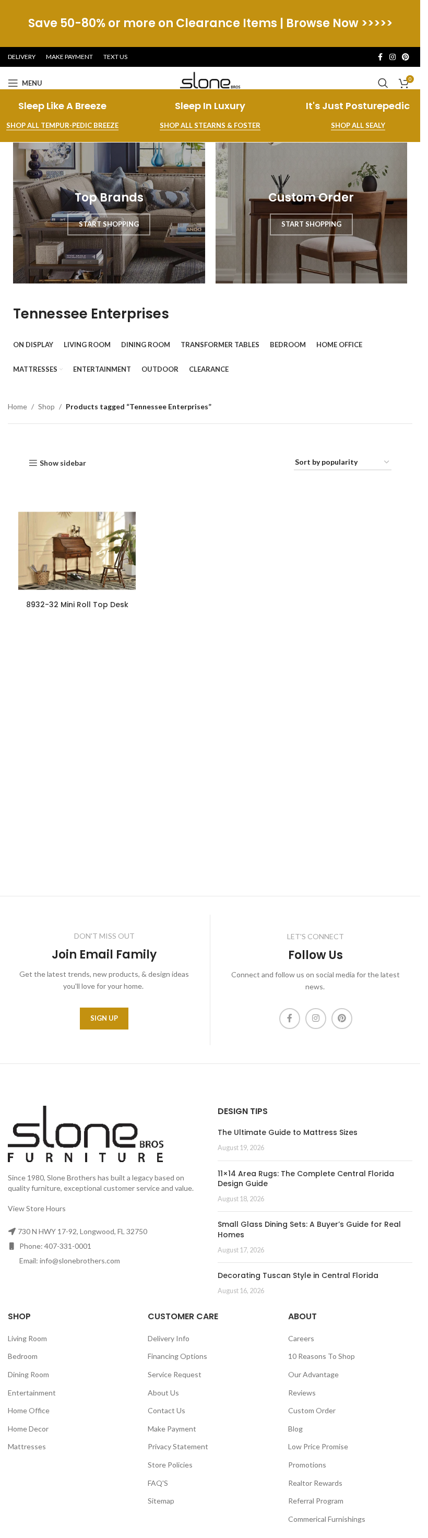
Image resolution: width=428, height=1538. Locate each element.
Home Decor (28, 1428)
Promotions (307, 1464)
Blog (295, 1428)
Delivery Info (168, 1338)
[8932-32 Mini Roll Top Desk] (77, 551)
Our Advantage (313, 1374)
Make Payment (172, 1428)
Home (17, 406)
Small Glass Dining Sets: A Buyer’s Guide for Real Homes (309, 1229)
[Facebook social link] (380, 57)
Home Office (29, 1410)
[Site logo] (210, 82)
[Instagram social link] (392, 57)
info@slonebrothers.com (80, 1260)
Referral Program (315, 1500)
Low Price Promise (318, 1446)
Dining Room (28, 1374)
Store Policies (170, 1464)
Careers (301, 1338)
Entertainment (32, 1392)
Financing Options (177, 1356)
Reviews (302, 1392)
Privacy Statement (178, 1446)
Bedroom (23, 1356)
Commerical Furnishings (326, 1519)
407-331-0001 (67, 1245)
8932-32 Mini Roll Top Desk (77, 604)
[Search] (383, 83)
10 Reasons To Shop (321, 1356)
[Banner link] (109, 213)
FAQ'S (158, 1482)
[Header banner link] (210, 23)
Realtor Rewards (315, 1482)
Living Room (27, 1338)
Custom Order (312, 1410)
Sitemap (161, 1500)
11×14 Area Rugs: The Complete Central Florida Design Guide (306, 1178)
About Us (163, 1392)
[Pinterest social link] (405, 57)
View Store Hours (37, 1208)
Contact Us (166, 1410)
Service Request (174, 1374)
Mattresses (27, 1446)
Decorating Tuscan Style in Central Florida (298, 1275)
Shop (46, 406)
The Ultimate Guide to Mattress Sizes (288, 1132)
